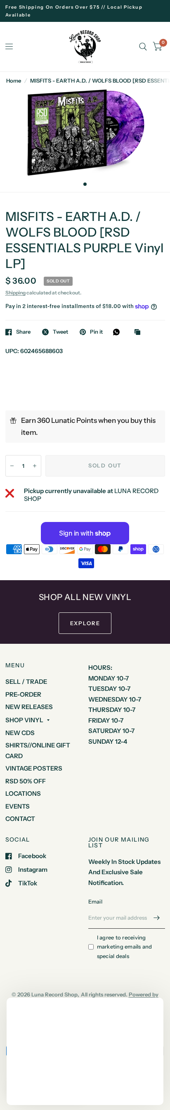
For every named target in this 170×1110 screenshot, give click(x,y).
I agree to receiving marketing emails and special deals (124, 947)
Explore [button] (85, 623)
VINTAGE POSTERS (33, 768)
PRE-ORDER (23, 694)
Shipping (15, 292)
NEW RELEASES (29, 707)
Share (23, 332)
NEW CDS (20, 733)
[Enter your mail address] (157, 918)
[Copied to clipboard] (139, 332)
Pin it (96, 332)
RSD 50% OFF (25, 781)
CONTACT (20, 819)
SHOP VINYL (24, 720)
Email (95, 901)
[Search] (143, 46)
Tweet (60, 332)
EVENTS (17, 806)
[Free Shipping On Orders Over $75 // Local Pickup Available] (85, 11)
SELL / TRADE (26, 681)
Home (13, 80)
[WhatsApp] (118, 332)
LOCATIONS (23, 793)
